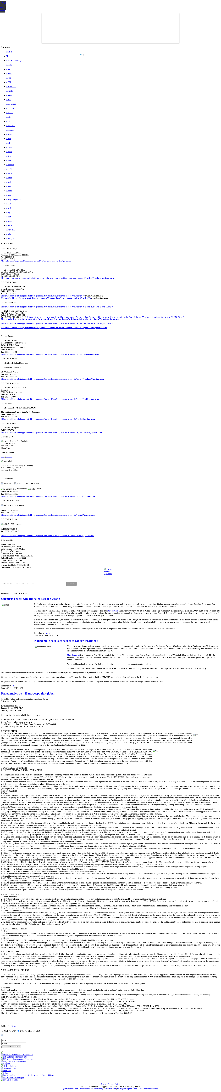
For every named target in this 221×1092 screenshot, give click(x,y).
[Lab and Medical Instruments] (14, 1057)
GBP (6, 1031)
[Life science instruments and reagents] (17, 1059)
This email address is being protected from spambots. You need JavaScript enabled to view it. (38, 296)
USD (38, 1031)
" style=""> (80, 296)
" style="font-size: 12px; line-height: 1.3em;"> (94, 323)
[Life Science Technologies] (12, 1077)
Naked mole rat (73, 655)
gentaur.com (85, 1089)
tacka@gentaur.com (86, 496)
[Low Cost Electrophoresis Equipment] (17, 1054)
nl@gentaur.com (92, 399)
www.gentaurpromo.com (127, 1089)
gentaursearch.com (71, 1089)
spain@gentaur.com (93, 432)
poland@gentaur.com (94, 379)
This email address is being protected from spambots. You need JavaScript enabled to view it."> (30, 261)
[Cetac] (4, 1073)
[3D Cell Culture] (8, 1066)
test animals (113, 611)
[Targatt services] (8, 1068)
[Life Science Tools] (9, 1080)
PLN (30, 1031)
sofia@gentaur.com (104, 278)
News (47, 633)
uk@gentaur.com (92, 354)
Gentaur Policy (114, 1084)
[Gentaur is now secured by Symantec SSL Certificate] (110, 573)
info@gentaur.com (65, 261)
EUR (22, 1031)
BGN (14, 1031)
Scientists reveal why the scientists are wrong (30, 598)
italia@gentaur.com (86, 419)
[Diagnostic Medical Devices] (13, 1061)
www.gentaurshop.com (148, 1089)
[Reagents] (5, 1064)
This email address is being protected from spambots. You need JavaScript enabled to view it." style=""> (48, 278)
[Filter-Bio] (6, 1071)
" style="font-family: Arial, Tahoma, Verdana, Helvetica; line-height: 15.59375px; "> (148, 317)
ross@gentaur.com (99, 328)
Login (103, 1084)
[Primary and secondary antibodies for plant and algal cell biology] (28, 1075)
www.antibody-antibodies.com (103, 1089)
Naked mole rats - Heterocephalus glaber (28, 693)
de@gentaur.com (110, 319)
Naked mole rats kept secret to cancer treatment (66, 640)
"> (77, 515)
